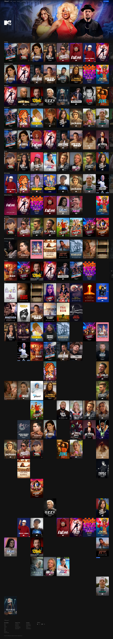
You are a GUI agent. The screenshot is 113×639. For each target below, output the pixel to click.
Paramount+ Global (6, 632)
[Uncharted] (76, 586)
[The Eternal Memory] (10, 390)
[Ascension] (89, 312)
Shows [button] (14, 1)
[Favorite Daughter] (63, 390)
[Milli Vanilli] (63, 488)
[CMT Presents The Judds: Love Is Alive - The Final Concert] (50, 449)
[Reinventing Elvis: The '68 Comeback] (10, 527)
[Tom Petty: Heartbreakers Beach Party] (36, 586)
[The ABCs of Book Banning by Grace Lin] (36, 292)
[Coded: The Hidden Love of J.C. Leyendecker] (23, 370)
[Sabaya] (50, 546)
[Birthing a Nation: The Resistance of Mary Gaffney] (63, 331)
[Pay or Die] (76, 507)
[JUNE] (63, 449)
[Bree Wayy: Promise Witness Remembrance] (76, 331)
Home (11, 1)
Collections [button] (23, 1)
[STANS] (36, 546)
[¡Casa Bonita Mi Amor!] (102, 331)
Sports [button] (32, 1)
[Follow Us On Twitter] (39, 624)
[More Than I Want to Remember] (76, 488)
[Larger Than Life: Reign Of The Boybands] (89, 449)
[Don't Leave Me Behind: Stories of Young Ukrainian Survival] (89, 370)
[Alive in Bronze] (89, 292)
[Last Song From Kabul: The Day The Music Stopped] (23, 468)
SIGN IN (101, 1)
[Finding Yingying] (76, 390)
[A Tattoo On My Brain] (36, 566)
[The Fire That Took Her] (89, 390)
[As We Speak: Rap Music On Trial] (76, 312)
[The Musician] (89, 488)
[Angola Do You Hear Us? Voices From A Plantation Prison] (23, 312)
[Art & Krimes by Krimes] (50, 312)
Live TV (28, 1)
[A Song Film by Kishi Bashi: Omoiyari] (102, 546)
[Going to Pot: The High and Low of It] (63, 410)
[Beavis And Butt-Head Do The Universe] (23, 331)
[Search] (38, 1)
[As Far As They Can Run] (63, 312)
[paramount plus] (6, 1)
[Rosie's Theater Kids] (50, 527)
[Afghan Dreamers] (76, 292)
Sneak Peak (5, 631)
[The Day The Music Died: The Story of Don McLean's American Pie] (76, 370)
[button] (10, 52)
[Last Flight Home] (10, 468)
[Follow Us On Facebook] (37, 624)
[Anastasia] (10, 312)
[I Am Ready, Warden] (36, 429)
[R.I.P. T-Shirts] (89, 507)
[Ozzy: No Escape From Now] (50, 507)
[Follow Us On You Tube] (42, 624)
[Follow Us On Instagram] (44, 624)
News (36, 1)
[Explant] (36, 390)
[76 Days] (23, 292)
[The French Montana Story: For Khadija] (10, 410)
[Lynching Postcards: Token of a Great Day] (63, 468)
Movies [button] (18, 1)
